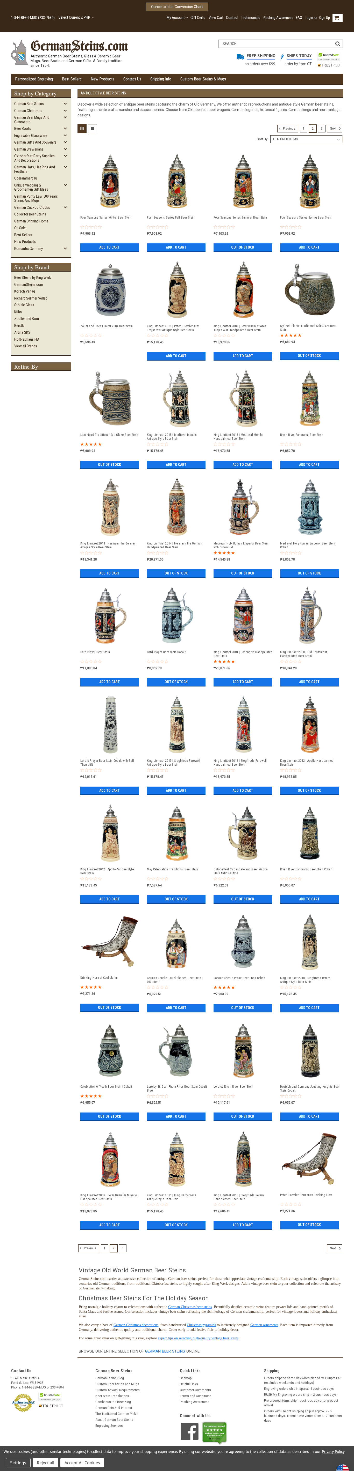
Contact (232, 17)
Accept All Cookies (82, 1463)
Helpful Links (189, 1384)
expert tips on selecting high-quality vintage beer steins (198, 1338)
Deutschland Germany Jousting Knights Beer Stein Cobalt (310, 1088)
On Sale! (20, 228)
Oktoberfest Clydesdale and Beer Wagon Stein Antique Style (241, 871)
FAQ (299, 17)
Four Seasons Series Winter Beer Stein (105, 217)
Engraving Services (109, 1426)
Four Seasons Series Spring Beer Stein (305, 217)
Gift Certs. (198, 17)
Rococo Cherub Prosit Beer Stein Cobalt (239, 978)
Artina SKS (22, 332)
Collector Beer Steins (30, 214)
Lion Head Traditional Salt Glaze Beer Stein (109, 435)
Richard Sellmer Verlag (30, 298)
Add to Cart (109, 247)
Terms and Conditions (195, 1396)
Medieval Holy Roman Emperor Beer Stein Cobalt (307, 545)
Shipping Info (160, 79)
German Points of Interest (113, 1408)
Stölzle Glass (24, 305)
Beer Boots (22, 128)
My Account (176, 17)
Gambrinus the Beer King (113, 1402)
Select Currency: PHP (75, 17)
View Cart (216, 17)
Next (333, 128)
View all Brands (25, 346)
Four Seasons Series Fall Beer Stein (171, 217)
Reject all (45, 1463)
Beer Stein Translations (112, 1396)
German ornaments (264, 1325)
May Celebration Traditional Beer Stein (172, 869)
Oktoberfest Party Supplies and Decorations (34, 158)
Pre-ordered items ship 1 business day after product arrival (301, 1403)
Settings (18, 1463)
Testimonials (250, 17)
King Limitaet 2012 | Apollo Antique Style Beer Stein (107, 871)
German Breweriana (29, 149)
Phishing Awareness (278, 17)
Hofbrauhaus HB (26, 339)
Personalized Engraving (34, 79)
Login (309, 17)
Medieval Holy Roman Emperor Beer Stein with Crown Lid (241, 545)
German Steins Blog (109, 1378)
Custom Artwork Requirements (117, 1390)
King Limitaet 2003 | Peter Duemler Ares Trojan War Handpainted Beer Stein (240, 328)
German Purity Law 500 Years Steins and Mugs (36, 198)
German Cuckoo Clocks (32, 207)
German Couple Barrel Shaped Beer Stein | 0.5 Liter (175, 980)
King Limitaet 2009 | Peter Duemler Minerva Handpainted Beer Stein (109, 1197)
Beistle (19, 325)
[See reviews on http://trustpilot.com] (215, 1433)
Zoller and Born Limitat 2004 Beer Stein (106, 326)
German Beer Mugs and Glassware (31, 119)
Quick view (110, 209)
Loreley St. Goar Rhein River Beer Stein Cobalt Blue (177, 1088)
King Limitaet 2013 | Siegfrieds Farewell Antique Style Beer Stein (173, 762)
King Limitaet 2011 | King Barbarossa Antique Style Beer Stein (171, 1197)
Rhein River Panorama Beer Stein (301, 435)
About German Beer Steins (114, 1420)
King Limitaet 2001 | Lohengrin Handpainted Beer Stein (243, 654)
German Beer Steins (29, 103)
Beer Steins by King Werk (32, 277)
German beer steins (165, 1351)
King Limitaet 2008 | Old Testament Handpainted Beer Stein (303, 654)
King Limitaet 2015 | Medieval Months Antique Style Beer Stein (172, 436)
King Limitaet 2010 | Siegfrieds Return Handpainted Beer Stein (239, 1197)
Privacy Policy (333, 1451)
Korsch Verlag (24, 291)
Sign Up (324, 17)
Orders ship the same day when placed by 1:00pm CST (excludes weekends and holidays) (303, 1380)
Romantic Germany (28, 248)
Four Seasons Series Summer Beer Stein (240, 217)
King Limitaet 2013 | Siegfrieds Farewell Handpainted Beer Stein (240, 762)
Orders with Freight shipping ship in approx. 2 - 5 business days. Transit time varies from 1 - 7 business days (303, 1415)
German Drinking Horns (31, 221)
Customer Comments (195, 1390)
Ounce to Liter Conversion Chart (177, 7)
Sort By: (262, 139)
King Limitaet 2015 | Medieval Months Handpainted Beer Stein (239, 436)
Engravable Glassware (30, 135)
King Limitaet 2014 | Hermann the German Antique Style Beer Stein (108, 545)
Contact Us (132, 79)
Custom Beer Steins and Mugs (117, 1384)
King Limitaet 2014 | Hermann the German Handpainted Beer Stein (174, 545)
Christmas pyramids (201, 1325)
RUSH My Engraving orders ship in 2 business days (300, 1395)
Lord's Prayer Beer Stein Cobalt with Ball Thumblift (107, 762)
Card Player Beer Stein (95, 652)
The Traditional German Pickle (116, 1414)
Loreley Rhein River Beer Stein (233, 1086)
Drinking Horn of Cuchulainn (99, 978)
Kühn (18, 312)
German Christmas (28, 110)
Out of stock (242, 247)
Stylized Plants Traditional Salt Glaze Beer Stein (308, 328)
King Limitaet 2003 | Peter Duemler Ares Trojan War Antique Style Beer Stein (173, 328)
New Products (102, 79)
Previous (288, 128)
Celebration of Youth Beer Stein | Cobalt (106, 1086)
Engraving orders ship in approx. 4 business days (299, 1389)
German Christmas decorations (136, 1325)
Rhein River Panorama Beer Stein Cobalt (306, 869)
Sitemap (186, 1378)
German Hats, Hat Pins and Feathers (34, 169)
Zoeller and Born (26, 318)
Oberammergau (25, 178)
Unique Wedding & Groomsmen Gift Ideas (31, 187)
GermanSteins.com (28, 284)
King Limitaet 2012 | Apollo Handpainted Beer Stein (307, 762)
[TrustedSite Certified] (328, 56)
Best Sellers (72, 79)
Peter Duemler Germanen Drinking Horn (306, 1195)
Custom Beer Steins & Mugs (203, 79)
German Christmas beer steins (190, 1307)
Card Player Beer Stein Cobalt (166, 652)
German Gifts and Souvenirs (35, 142)
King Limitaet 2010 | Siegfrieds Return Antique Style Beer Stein (305, 980)
